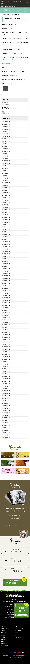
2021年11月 (6, 259)
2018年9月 (6, 347)
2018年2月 (6, 364)
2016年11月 (6, 400)
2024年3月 (6, 190)
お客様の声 (3, 639)
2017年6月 (6, 383)
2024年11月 (6, 170)
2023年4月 (6, 217)
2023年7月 (6, 210)
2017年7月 (6, 381)
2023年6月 (6, 212)
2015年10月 (6, 432)
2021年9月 (6, 263)
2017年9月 (6, 376)
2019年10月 (6, 320)
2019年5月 (6, 330)
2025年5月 (6, 156)
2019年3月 (6, 334)
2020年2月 (6, 310)
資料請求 (3, 641)
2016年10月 (6, 403)
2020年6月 (6, 300)
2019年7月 (6, 325)
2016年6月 (6, 413)
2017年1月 (6, 396)
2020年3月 (6, 307)
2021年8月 (6, 266)
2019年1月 (6, 337)
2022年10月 (6, 232)
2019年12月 (6, 315)
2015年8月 (6, 437)
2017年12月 (6, 369)
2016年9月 (6, 405)
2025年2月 (6, 163)
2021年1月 (6, 283)
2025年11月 (6, 141)
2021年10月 (6, 261)
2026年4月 (6, 129)
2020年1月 (6, 312)
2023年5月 (6, 215)
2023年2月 (6, 222)
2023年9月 (6, 205)
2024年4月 (6, 188)
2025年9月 (6, 146)
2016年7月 (6, 410)
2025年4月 (6, 158)
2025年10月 (6, 144)
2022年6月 (6, 241)
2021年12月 (6, 256)
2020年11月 (7, 288)
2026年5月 (6, 126)
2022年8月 (6, 237)
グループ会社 (18, 637)
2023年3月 (6, 219)
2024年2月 (6, 192)
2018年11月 (6, 342)
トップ (2, 626)
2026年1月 (6, 136)
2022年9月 (6, 234)
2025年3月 (6, 161)
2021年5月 (6, 273)
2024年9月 (6, 175)
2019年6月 (6, 327)
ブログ (16, 626)
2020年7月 (6, 298)
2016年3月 (6, 420)
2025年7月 (6, 151)
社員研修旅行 (5, 104)
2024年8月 (6, 178)
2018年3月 (6, 361)
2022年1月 (6, 254)
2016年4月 (6, 418)
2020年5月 (6, 303)
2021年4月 (6, 276)
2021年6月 (6, 271)
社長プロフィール (19, 628)
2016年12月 (6, 398)
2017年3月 (6, 391)
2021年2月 (6, 281)
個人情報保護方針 (5, 646)
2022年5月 (6, 244)
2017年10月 (6, 374)
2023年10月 (6, 202)
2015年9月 (6, 435)
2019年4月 (6, 332)
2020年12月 (7, 285)
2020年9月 (6, 293)
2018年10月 (6, 344)
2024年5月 (6, 185)
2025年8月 (6, 148)
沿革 (16, 635)
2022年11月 (6, 229)
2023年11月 (6, 200)
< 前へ (5, 88)
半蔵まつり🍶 (6, 113)
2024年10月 (6, 173)
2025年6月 (6, 153)
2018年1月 (6, 366)
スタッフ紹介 (18, 630)
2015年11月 (7, 430)
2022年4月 (6, 246)
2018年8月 (6, 349)
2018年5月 (6, 356)
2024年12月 (6, 168)
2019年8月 (6, 322)
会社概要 (17, 633)
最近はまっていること (8, 109)
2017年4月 (6, 388)
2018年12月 (6, 339)
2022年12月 (6, 227)
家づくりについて (5, 628)
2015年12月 (6, 427)
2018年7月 (6, 352)
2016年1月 (6, 425)
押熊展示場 (3, 633)
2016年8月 (6, 408)
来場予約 (3, 643)
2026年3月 (6, 131)
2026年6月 (6, 124)
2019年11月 (6, 317)
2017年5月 (6, 386)
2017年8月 (6, 378)
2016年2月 (6, 423)
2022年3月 (6, 249)
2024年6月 (6, 183)
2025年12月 (6, 139)
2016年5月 (6, 415)
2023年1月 (6, 224)
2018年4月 (6, 359)
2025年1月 (6, 166)
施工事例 (3, 635)
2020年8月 (6, 295)
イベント (3, 637)
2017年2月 (6, 393)
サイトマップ (4, 648)
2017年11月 (7, 371)
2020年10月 (7, 290)
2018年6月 (6, 354)
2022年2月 (6, 251)
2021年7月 (6, 268)
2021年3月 (6, 278)
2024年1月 (6, 195)
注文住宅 (3, 630)
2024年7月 (6, 180)
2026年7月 (6, 122)
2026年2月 (6, 134)
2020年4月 (6, 305)
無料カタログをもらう (11, 525)
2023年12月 (6, 197)
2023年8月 (6, 207)
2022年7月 (6, 239)
